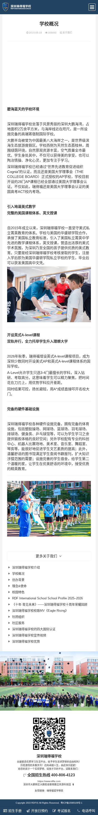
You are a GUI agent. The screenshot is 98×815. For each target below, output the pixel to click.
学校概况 (18, 573)
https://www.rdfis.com (49, 781)
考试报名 (63, 811)
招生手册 (14, 811)
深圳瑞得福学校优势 (26, 641)
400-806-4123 (63, 775)
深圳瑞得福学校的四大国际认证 (33, 629)
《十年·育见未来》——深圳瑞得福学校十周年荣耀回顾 (49, 604)
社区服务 (18, 623)
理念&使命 (19, 586)
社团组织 (18, 617)
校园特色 (18, 592)
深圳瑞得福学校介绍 (26, 567)
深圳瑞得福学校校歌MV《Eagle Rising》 (40, 610)
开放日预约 (39, 811)
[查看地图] (73, 784)
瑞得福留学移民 (55, 790)
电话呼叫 (88, 811)
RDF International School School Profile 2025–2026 (47, 598)
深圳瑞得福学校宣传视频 (29, 635)
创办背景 (18, 580)
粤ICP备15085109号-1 (71, 803)
